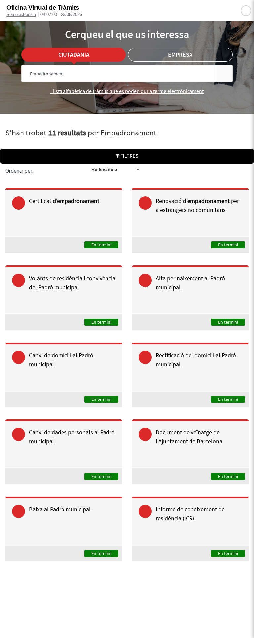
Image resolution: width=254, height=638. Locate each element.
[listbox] (116, 169)
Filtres (128, 156)
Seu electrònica (21, 14)
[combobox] (114, 73)
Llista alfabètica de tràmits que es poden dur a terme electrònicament (127, 91)
